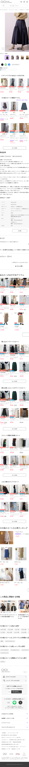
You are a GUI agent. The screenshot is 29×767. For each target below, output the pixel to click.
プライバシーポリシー (12, 732)
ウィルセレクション (15, 650)
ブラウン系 (23, 629)
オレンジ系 (9, 632)
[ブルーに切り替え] (5, 112)
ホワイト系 (3, 629)
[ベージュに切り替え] (4, 112)
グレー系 (17, 629)
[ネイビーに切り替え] (6, 112)
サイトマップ (22, 746)
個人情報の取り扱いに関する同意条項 (9, 735)
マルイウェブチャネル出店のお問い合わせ (9, 746)
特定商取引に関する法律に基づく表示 (17, 739)
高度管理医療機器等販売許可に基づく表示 (9, 744)
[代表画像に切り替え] (13, 112)
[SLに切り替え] (24, 112)
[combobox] (14, 5)
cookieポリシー (4, 739)
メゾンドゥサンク (4, 650)
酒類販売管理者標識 (17, 742)
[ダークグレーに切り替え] (3, 112)
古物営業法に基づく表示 (6, 742)
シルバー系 (16, 632)
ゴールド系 (23, 632)
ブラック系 (10, 629)
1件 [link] (16, 140)
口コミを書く (20, 266)
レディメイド (11, 9)
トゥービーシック (4, 652)
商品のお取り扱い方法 (15, 216)
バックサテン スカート (18, 327)
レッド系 (3, 632)
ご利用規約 (3, 732)
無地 (12, 220)
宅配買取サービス (5, 748)
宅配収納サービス (15, 748)
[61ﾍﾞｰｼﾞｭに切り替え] (12, 133)
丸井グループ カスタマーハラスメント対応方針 (10, 737)
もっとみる (14, 147)
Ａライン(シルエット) (18, 220)
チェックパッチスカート (4, 327)
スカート (3, 661)
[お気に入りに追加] (7, 79)
